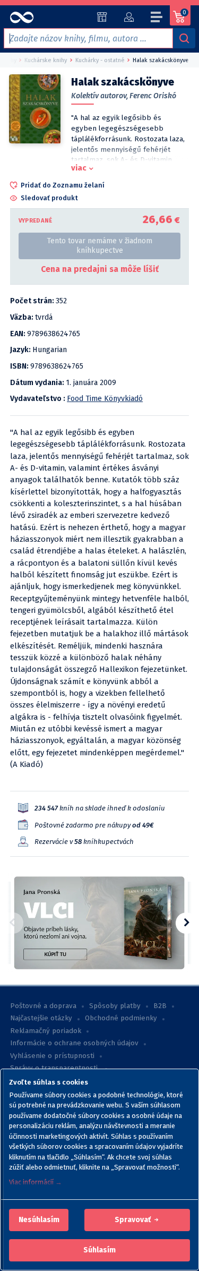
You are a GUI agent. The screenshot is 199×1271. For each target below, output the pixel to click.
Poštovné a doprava (43, 1006)
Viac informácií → (35, 1182)
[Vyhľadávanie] (184, 38)
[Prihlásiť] (129, 17)
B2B (160, 1006)
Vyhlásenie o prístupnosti (52, 1056)
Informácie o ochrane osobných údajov (74, 1043)
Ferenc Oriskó (152, 95)
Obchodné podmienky (121, 1018)
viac (78, 168)
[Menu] (157, 18)
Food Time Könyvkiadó (105, 398)
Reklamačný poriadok (45, 1031)
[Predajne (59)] (102, 17)
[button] (39, 1220)
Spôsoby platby (115, 1006)
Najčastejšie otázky (41, 1018)
